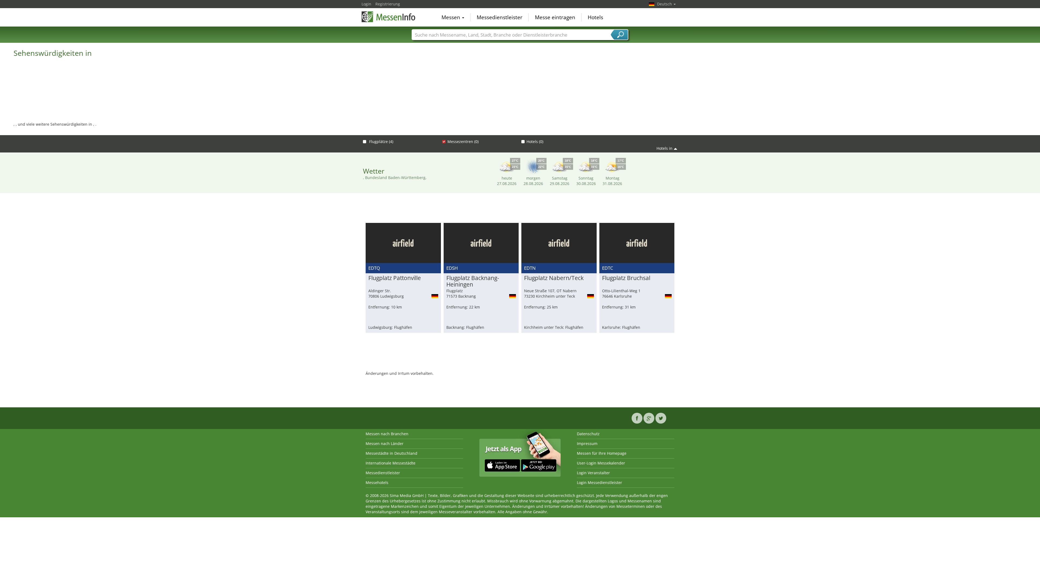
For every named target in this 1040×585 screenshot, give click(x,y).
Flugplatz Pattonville (394, 278)
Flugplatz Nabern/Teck (554, 278)
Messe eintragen (555, 17)
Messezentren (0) (463, 141)
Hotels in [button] (664, 148)
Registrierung (387, 3)
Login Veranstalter (593, 472)
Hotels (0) (534, 141)
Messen (451, 17)
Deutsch (665, 3)
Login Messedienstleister (599, 482)
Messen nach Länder (385, 443)
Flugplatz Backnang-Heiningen (472, 281)
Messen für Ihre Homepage (601, 453)
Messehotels (377, 482)
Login (366, 3)
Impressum (587, 443)
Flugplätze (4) (380, 141)
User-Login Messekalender (601, 463)
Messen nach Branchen (387, 433)
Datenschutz (588, 433)
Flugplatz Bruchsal (626, 278)
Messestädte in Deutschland (391, 453)
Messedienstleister (499, 17)
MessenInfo (389, 16)
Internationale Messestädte (390, 463)
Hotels (595, 17)
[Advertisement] (520, 209)
